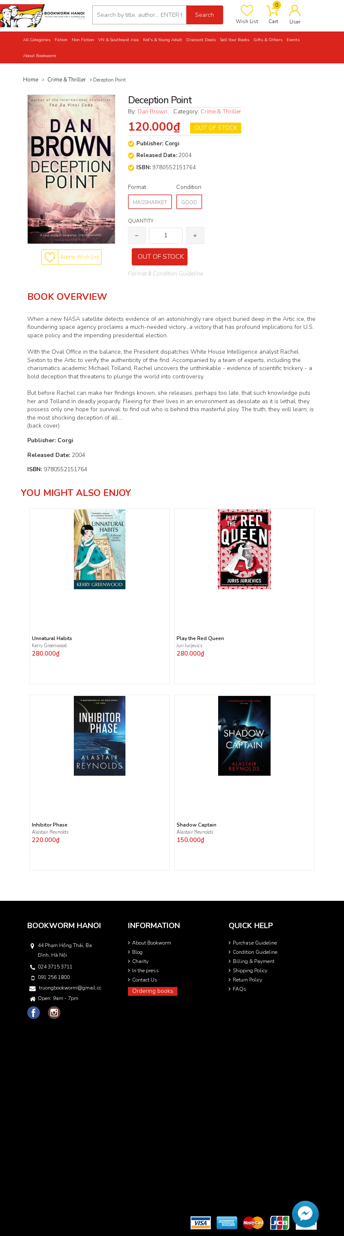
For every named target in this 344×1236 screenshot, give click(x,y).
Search (204, 15)
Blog (137, 952)
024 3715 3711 (55, 966)
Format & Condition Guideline (165, 274)
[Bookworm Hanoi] (43, 15)
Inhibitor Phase (50, 825)
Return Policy (247, 979)
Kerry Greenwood (49, 646)
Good (189, 202)
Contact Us (144, 979)
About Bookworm (151, 942)
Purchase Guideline (255, 942)
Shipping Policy (250, 970)
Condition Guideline (255, 952)
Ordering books (152, 991)
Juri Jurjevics (189, 646)
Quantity (141, 221)
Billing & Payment (253, 961)
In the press (145, 970)
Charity (140, 961)
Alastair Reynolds (50, 832)
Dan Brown (152, 111)
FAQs (239, 989)
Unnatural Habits (52, 638)
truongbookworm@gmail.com (70, 987)
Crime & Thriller (221, 111)
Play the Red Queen (200, 638)
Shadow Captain (196, 825)
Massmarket (150, 202)
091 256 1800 (54, 977)
